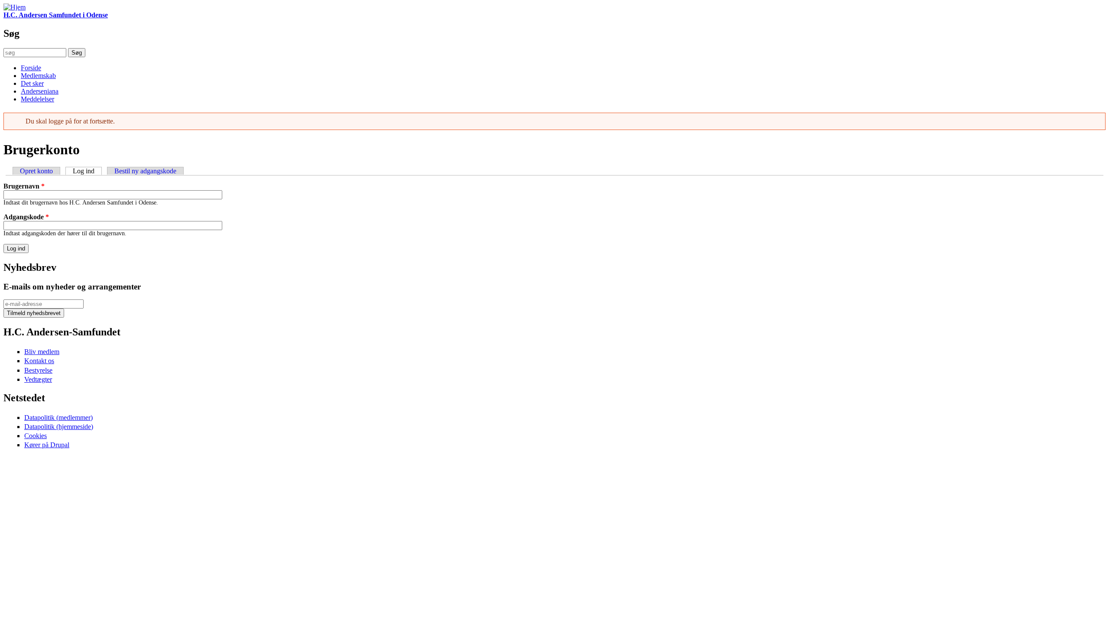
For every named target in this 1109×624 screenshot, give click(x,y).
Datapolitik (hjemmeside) (58, 426)
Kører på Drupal (46, 444)
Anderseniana (39, 91)
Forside (31, 68)
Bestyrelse (38, 370)
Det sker (32, 83)
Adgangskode (26, 217)
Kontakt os (39, 360)
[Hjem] (14, 7)
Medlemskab (38, 75)
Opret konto (36, 171)
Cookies (35, 435)
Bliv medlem (41, 351)
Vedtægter (38, 379)
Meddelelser (37, 99)
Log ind (87, 171)
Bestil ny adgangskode (145, 171)
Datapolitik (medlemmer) (58, 417)
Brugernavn (24, 186)
